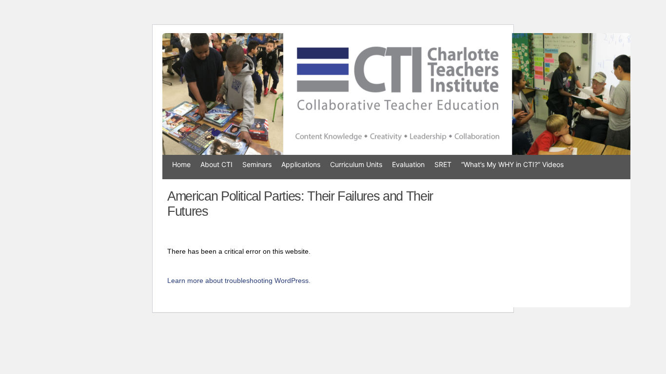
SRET (442, 164)
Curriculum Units (356, 164)
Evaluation (408, 164)
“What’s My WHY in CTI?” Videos (512, 164)
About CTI (216, 164)
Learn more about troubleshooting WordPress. (239, 280)
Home (181, 164)
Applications (300, 164)
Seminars (257, 164)
